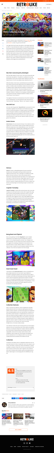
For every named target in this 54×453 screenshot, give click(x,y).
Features (18, 7)
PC (31, 41)
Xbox (22, 394)
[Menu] (2, 4)
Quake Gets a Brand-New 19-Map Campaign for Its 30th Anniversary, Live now (18, 422)
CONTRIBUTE (48, 4)
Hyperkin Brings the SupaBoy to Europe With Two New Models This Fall (30, 422)
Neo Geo (48, 7)
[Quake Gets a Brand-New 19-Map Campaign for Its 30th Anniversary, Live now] (18, 416)
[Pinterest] (3, 51)
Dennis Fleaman (43, 107)
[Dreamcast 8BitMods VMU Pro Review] (45, 85)
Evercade (36, 7)
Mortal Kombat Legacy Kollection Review (45, 119)
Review (12, 7)
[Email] (3, 54)
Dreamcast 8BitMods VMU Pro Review (46, 91)
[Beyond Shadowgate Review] (45, 99)
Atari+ (41, 7)
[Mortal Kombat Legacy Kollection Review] (45, 113)
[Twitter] (3, 46)
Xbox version (27, 40)
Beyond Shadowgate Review (44, 105)
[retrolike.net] (27, 4)
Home (5, 7)
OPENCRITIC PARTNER (39, 446)
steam (19, 394)
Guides (44, 7)
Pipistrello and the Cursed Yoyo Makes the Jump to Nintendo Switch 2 (6, 422)
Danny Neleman (9, 34)
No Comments (29, 34)
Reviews (19, 446)
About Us (23, 7)
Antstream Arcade (30, 7)
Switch (29, 41)
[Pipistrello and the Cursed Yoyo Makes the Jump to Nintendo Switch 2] (7, 416)
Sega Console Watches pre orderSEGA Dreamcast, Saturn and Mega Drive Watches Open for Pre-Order (48, 70)
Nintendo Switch (5, 394)
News (8, 7)
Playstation (10, 42)
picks (10, 394)
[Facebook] (3, 43)
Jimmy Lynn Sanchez (44, 93)
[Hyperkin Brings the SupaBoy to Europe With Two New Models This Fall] (30, 416)
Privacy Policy (25, 446)
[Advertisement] (22, 65)
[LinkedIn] (3, 48)
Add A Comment (18, 429)
